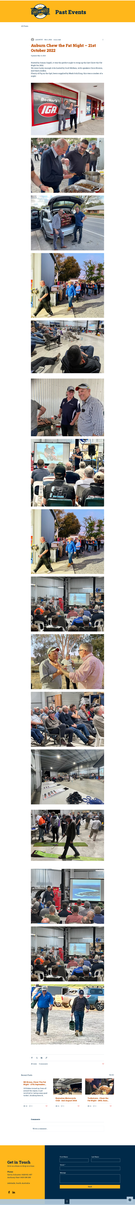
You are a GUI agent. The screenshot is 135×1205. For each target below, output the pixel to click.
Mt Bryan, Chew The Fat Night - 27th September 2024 (34, 1083)
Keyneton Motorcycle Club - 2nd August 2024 (66, 1099)
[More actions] (103, 39)
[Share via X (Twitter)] (37, 1058)
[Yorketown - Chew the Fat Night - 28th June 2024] (99, 1086)
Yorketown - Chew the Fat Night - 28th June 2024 (98, 1099)
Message (63, 1173)
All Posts (24, 26)
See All (111, 1075)
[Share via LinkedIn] (41, 1058)
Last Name (95, 1157)
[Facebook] (9, 1192)
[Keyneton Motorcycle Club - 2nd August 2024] (67, 1086)
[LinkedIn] (13, 1192)
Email (62, 1165)
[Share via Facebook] (32, 1058)
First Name (64, 1157)
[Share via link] (46, 1058)
